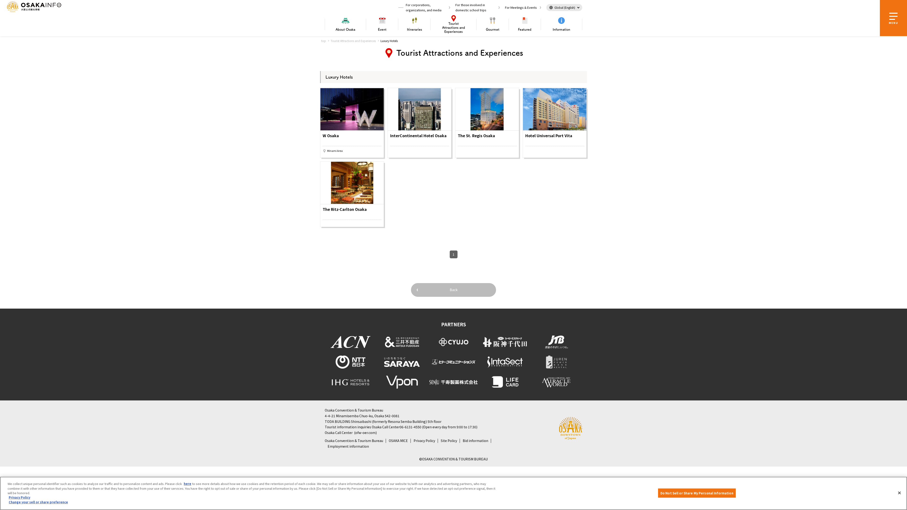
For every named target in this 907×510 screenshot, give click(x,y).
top (323, 41)
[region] (453, 493)
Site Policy (449, 440)
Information (561, 29)
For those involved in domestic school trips (470, 7)
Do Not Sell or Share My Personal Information (696, 493)
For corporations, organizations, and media (423, 7)
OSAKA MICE (398, 440)
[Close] (899, 493)
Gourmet (492, 29)
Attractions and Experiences (453, 27)
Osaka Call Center (339, 432)
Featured (524, 29)
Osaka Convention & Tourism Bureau (354, 440)
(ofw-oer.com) (365, 432)
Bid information (475, 440)
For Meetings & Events (521, 7)
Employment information (348, 446)
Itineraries (414, 29)
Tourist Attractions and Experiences (353, 41)
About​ (345, 29)
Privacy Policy (424, 440)
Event (382, 29)
